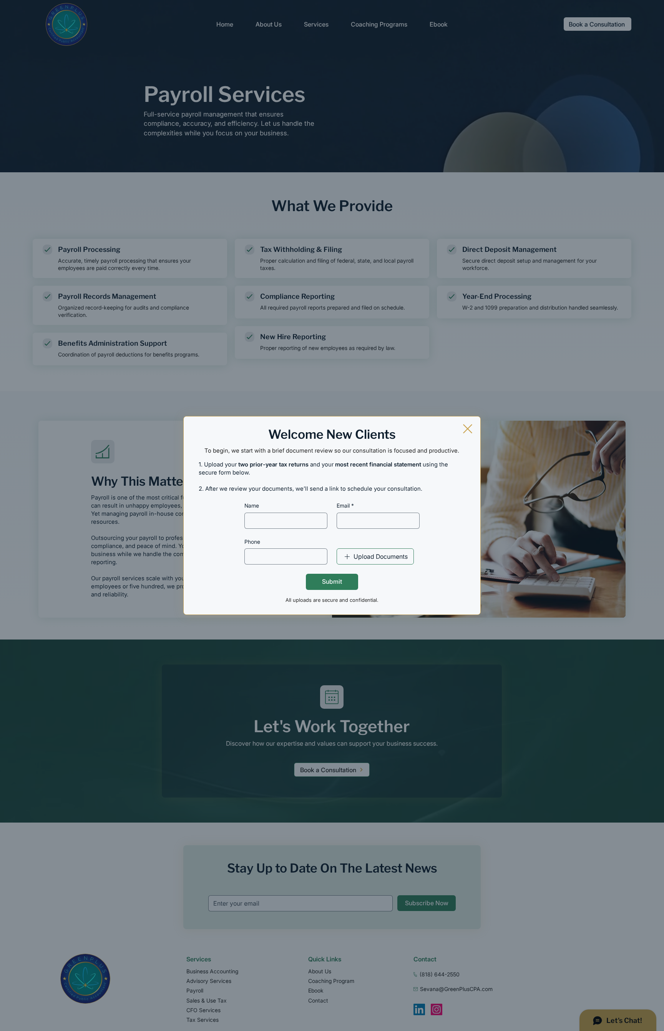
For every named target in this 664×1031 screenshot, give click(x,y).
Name (251, 505)
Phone (252, 541)
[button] (467, 428)
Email (345, 505)
